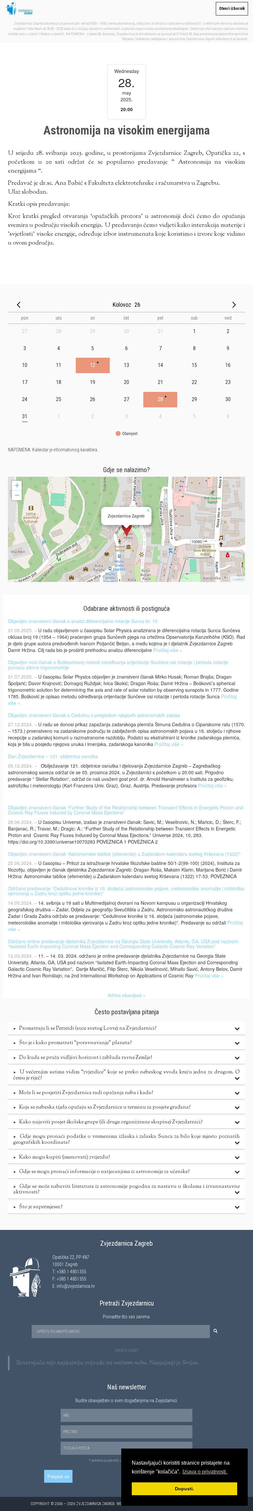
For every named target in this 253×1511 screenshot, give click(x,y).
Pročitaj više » (167, 650)
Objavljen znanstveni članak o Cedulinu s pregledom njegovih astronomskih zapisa (94, 715)
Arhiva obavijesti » (127, 995)
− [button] (17, 495)
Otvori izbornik (232, 8)
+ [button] (17, 485)
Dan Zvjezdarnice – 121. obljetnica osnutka (53, 756)
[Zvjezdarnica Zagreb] (127, 529)
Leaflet (238, 579)
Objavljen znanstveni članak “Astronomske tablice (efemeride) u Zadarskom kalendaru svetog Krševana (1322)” (124, 854)
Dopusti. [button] (184, 1488)
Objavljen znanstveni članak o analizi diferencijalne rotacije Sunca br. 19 (82, 621)
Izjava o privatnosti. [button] (205, 1472)
